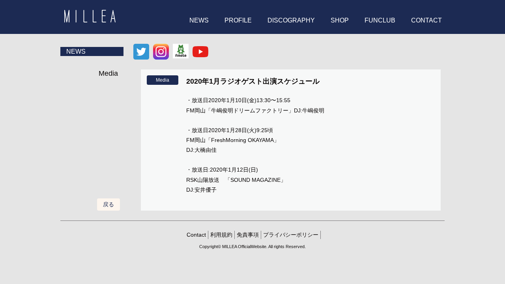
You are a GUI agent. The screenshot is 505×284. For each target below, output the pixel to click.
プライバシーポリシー (290, 235)
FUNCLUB (380, 20)
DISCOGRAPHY (291, 20)
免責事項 (248, 235)
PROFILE (238, 20)
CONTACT (426, 20)
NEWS (199, 20)
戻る (108, 204)
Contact (196, 235)
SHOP (340, 20)
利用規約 (221, 235)
